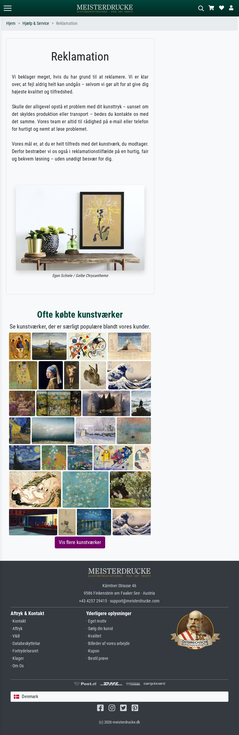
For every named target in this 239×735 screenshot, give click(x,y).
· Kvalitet (93, 636)
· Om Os (17, 666)
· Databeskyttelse (25, 643)
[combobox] (120, 697)
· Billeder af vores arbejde (108, 643)
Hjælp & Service (35, 23)
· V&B (15, 636)
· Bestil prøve (97, 658)
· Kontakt (18, 621)
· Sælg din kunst (99, 628)
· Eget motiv (96, 621)
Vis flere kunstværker (80, 542)
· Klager (17, 658)
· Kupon (92, 651)
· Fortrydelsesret (24, 651)
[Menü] (7, 8)
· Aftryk (16, 628)
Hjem (11, 23)
